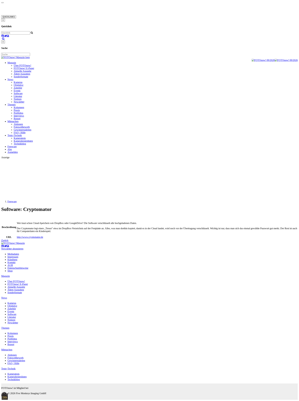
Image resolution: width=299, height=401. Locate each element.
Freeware (12, 146)
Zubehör (18, 88)
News (10, 79)
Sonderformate (21, 76)
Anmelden (12, 152)
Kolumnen (19, 107)
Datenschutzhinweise (17, 268)
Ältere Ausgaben (22, 74)
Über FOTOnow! (22, 65)
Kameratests (20, 138)
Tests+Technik (14, 135)
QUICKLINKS (8, 17)
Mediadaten (13, 254)
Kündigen (12, 259)
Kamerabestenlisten (23, 141)
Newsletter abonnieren (12, 248)
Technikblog (20, 143)
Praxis (17, 110)
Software (18, 93)
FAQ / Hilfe (20, 132)
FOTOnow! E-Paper (24, 68)
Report (17, 118)
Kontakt (11, 262)
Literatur (18, 96)
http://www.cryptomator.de (30, 237)
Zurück (4, 240)
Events (17, 90)
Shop (10, 270)
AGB (10, 265)
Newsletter (19, 101)
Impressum (12, 256)
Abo (9, 149)
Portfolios (18, 113)
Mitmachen (13, 121)
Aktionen (18, 124)
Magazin (11, 62)
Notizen (17, 99)
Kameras (18, 82)
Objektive (18, 85)
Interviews (19, 115)
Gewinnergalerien (22, 129)
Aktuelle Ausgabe (22, 71)
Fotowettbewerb (22, 127)
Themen (11, 104)
